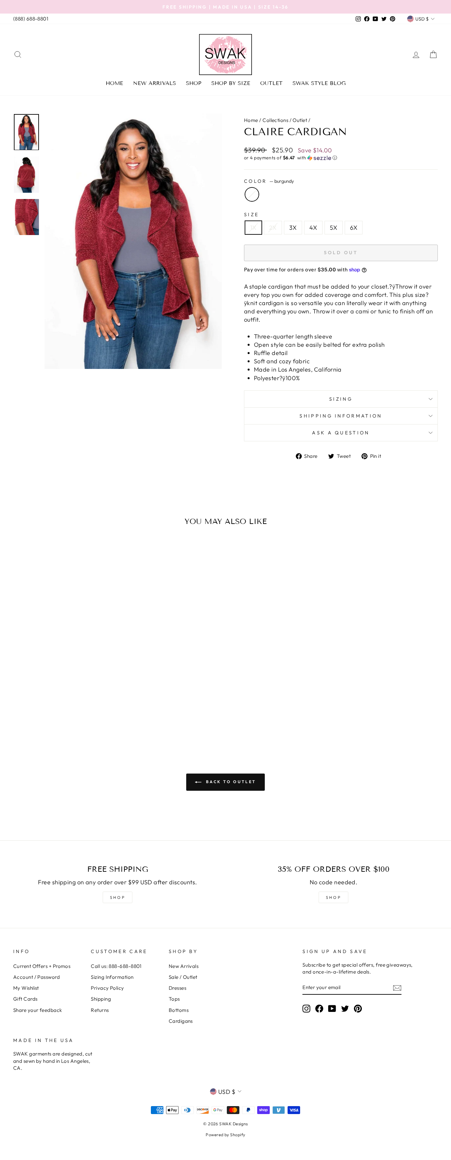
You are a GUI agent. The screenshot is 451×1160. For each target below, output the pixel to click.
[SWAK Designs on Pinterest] (358, 1009)
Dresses (177, 988)
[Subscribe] (397, 987)
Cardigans (181, 1021)
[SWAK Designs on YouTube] (332, 1009)
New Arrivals (154, 83)
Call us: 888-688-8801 (116, 966)
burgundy (252, 194)
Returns (100, 1010)
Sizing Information (112, 977)
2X (273, 227)
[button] (341, 158)
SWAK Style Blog (319, 83)
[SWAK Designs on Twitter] (345, 1009)
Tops (174, 999)
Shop (193, 83)
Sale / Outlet (183, 977)
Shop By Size (230, 83)
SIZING (341, 399)
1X (253, 227)
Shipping (101, 999)
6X (354, 227)
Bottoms (179, 1010)
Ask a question (340, 433)
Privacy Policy (107, 988)
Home (114, 83)
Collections (275, 120)
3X (293, 227)
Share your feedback (37, 1010)
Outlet (271, 83)
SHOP (117, 897)
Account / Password (36, 977)
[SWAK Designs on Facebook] (319, 1009)
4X (313, 227)
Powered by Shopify (225, 1134)
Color (269, 181)
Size (251, 215)
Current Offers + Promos (41, 966)
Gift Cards (25, 999)
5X (333, 227)
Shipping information (340, 416)
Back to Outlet (230, 781)
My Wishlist (26, 988)
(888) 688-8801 (30, 19)
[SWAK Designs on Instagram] (306, 1009)
